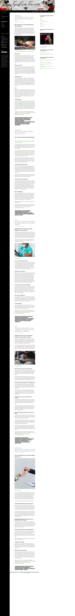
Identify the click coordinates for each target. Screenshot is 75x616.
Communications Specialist (35, 11)
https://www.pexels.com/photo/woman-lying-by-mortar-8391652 (24, 51)
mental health (22, 120)
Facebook (25, 113)
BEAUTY (41, 18)
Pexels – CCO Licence (18, 490)
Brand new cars (17, 566)
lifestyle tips (17, 120)
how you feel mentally (27, 118)
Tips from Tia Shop (49, 11)
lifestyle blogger (28, 119)
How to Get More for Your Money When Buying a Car (25, 450)
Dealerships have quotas (18, 543)
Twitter (16, 114)
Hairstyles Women (42, 52)
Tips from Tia (20, 320)
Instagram (22, 114)
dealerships (31, 566)
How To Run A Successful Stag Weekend (24, 132)
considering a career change (23, 316)
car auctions (27, 566)
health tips (21, 118)
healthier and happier (20, 307)
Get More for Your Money (26, 567)
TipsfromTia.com (4, 11)
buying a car (22, 566)
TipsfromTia (22, 22)
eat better (30, 117)
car (24, 521)
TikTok (19, 114)
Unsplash (18, 366)
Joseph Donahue (42, 54)
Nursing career (17, 319)
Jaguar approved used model (19, 568)
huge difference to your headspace (19, 119)
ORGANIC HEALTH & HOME (44, 21)
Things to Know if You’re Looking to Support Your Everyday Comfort (24, 329)
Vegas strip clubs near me (28, 151)
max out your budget (31, 568)
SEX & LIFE (16, 326)
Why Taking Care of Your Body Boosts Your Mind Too (24, 18)
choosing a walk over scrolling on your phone (23, 103)
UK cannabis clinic (27, 82)
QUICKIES (41, 23)
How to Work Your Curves (49, 54)
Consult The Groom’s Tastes (26, 210)
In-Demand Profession (25, 317)
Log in (2, 23)
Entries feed (2, 24)
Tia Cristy (45, 11)
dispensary (20, 405)
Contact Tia (41, 11)
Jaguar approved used (26, 512)
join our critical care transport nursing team (21, 318)
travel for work (17, 321)
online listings (17, 569)
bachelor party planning (18, 210)
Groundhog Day (21, 297)
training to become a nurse (27, 320)
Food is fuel (16, 118)
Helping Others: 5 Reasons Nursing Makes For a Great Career (25, 223)
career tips (16, 316)
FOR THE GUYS (42, 20)
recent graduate (30, 319)
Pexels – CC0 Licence (18, 258)
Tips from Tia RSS (43, 58)
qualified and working (23, 319)
